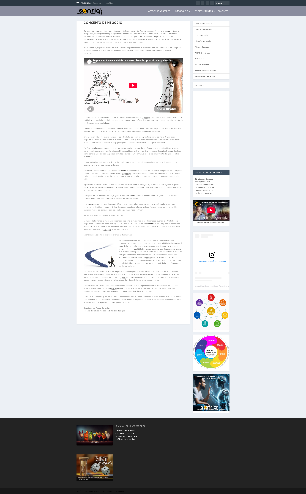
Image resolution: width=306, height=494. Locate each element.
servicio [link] (145, 151)
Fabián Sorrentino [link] (103, 308)
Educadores (120, 436)
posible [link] (123, 277)
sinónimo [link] (113, 207)
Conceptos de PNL (202, 182)
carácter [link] (113, 288)
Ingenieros (130, 433)
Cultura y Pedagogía (203, 29)
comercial (87, 53)
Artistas (118, 430)
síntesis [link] (89, 148)
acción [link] (129, 184)
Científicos (119, 433)
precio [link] (92, 151)
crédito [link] (162, 142)
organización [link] (137, 36)
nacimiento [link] (126, 173)
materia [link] (99, 184)
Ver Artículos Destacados (205, 76)
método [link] (120, 128)
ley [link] (110, 120)
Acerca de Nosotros (159, 11)
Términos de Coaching (204, 179)
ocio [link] (137, 31)
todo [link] (95, 148)
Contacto (223, 11)
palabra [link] (102, 48)
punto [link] (86, 154)
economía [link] (146, 117)
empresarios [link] (150, 120)
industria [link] (106, 123)
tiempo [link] (86, 34)
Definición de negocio (118, 311)
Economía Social (201, 35)
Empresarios (129, 439)
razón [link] (148, 257)
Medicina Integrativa (203, 193)
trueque (169, 151)
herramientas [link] (100, 162)
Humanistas (132, 436)
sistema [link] (113, 128)
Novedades (199, 59)
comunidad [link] (88, 299)
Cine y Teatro (129, 430)
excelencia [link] (88, 156)
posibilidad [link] (138, 249)
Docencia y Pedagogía (204, 190)
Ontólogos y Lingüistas (204, 187)
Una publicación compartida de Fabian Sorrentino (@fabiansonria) (220, 286)
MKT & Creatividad (202, 53)
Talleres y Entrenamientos (205, 70)
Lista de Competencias (204, 184)
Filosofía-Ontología (203, 41)
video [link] (133, 210)
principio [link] (115, 302)
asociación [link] (110, 271)
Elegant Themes (94, 491)
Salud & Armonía (202, 64)
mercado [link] (107, 229)
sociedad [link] (88, 271)
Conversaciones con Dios (103, 3)
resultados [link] (133, 246)
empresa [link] (157, 36)
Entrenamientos (204, 11)
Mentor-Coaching (202, 47)
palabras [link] (98, 31)
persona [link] (140, 243)
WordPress (120, 491)
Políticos (119, 439)
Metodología (182, 11)
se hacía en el (173, 31)
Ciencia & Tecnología (203, 23)
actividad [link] (173, 50)
